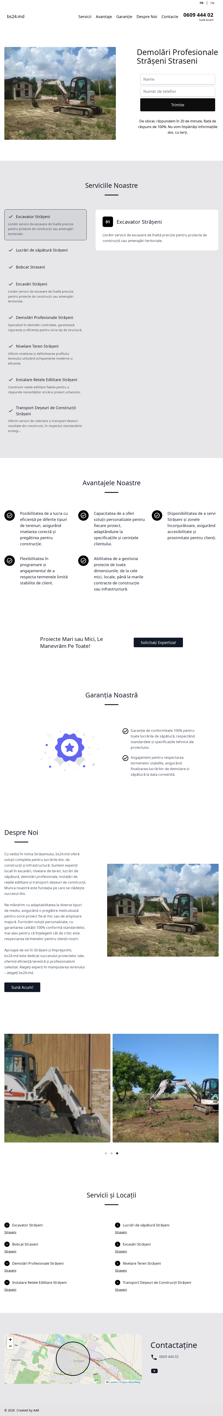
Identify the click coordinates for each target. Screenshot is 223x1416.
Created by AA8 (28, 1410)
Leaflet (113, 1382)
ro (201, 2)
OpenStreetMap (131, 1382)
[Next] (211, 1091)
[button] (10, 1339)
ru (212, 2)
